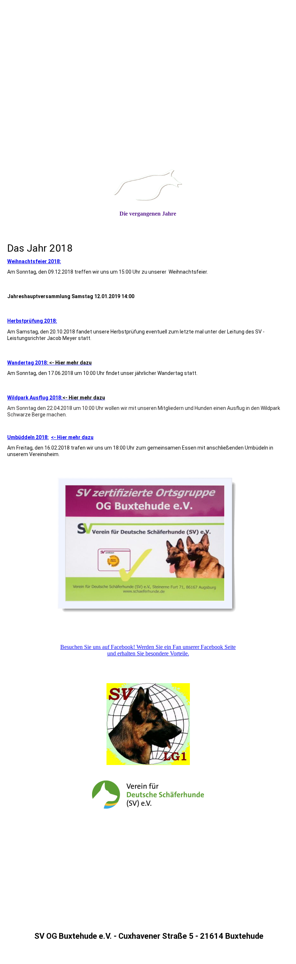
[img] (148, 107)
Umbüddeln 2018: (28, 437)
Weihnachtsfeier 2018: (34, 261)
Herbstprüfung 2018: (32, 321)
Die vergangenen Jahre (147, 214)
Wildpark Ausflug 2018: (56, 398)
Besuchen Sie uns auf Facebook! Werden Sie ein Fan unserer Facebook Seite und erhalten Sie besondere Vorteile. (148, 650)
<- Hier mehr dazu (72, 437)
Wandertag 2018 (49, 363)
